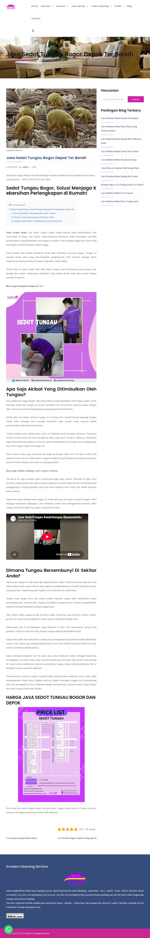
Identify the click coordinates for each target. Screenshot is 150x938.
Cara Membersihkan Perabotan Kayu (119, 159)
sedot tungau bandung (46, 470)
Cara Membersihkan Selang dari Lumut (119, 176)
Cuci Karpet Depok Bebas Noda (21, 838)
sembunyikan (18, 205)
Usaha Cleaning (100, 6)
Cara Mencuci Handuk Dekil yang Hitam (120, 168)
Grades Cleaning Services (37, 933)
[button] (8, 929)
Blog (129, 6)
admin (25, 167)
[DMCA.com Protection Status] (15, 915)
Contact (35, 18)
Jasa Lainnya (78, 6)
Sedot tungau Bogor (16, 232)
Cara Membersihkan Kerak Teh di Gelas (120, 151)
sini (41, 286)
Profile (118, 6)
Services (46, 6)
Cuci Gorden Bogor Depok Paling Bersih (77, 838)
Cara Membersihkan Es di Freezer (117, 193)
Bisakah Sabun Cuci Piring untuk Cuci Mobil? (122, 184)
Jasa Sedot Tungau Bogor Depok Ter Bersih (46, 157)
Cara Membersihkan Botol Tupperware (119, 201)
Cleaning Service (14, 150)
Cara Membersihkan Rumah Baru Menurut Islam (121, 141)
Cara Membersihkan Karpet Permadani (119, 118)
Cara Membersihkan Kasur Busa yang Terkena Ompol (119, 128)
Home (34, 6)
